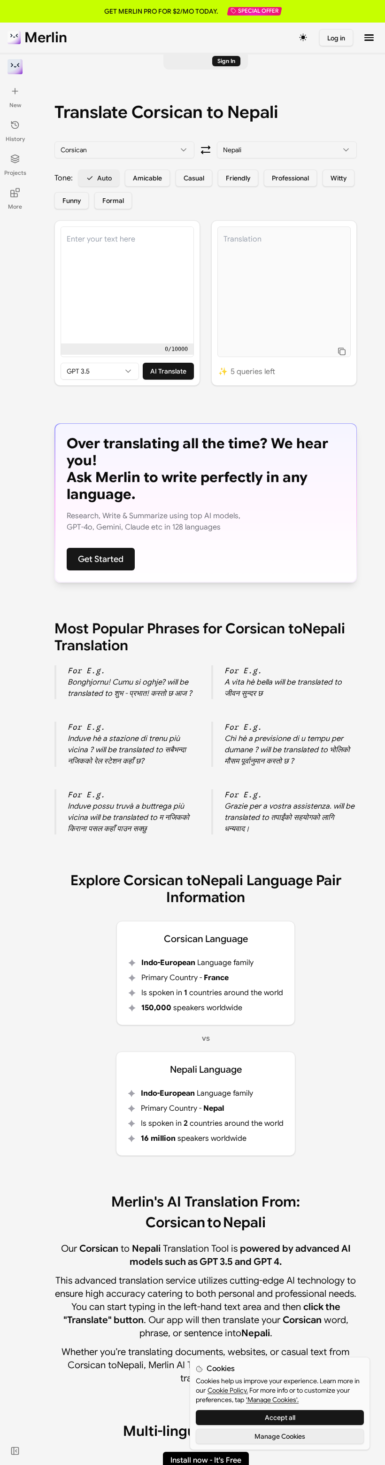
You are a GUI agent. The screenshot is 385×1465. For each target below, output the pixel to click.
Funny (71, 200)
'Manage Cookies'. (272, 1399)
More (15, 206)
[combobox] (124, 149)
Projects (15, 172)
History (15, 138)
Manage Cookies (279, 1436)
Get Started (100, 559)
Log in (336, 38)
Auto (104, 178)
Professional (290, 178)
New (15, 105)
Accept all (280, 1417)
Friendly (238, 178)
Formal (113, 200)
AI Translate (168, 371)
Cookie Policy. (228, 1390)
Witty (338, 178)
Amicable (147, 178)
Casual (194, 178)
